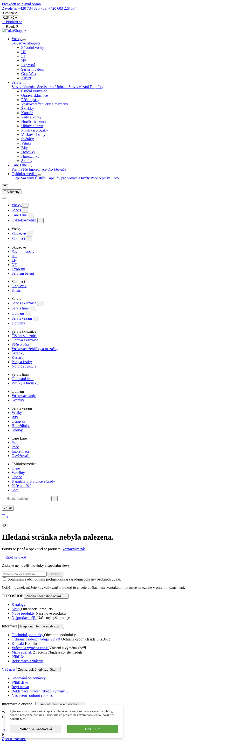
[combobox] (28, 498)
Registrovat (20, 687)
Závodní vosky (32, 47)
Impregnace (38, 169)
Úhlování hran (32, 126)
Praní (16, 169)
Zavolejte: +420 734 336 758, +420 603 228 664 (39, 8)
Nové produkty (24, 613)
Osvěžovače (57, 169)
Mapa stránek (22, 652)
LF (23, 56)
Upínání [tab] (62, 87)
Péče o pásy (30, 100)
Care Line (20, 165)
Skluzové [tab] (19, 43)
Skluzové (19, 233)
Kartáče (27, 113)
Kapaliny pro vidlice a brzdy (68, 178)
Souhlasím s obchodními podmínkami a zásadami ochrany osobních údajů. (64, 579)
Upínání (18, 313)
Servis (17, 82)
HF (23, 52)
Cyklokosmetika (24, 174)
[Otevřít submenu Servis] (24, 83)
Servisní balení (32, 69)
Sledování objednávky (29, 678)
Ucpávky (28, 152)
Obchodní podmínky (28, 635)
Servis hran (21, 308)
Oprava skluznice (34, 95)
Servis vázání (22, 318)
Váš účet (9, 669)
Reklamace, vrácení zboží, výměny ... (40, 691)
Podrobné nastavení (35, 729)
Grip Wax (28, 74)
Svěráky (27, 139)
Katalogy (19, 605)
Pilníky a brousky (34, 130)
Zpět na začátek (14, 739)
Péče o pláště (101, 178)
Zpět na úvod (14, 557)
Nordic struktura (33, 121)
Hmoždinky (30, 156)
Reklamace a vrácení (27, 661)
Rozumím (92, 729)
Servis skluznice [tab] (24, 87)
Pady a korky (31, 117)
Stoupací (19, 238)
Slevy (16, 609)
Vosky (17, 39)
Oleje (16, 178)
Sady (115, 178)
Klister (26, 78)
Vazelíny (28, 178)
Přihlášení (19, 657)
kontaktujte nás (73, 549)
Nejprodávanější (24, 618)
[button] (3, 503)
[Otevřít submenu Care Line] (30, 166)
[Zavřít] (4, 198)
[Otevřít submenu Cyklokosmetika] (39, 175)
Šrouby (26, 161)
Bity (24, 148)
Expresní (28, 65)
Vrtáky (26, 143)
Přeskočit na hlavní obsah (21, 4)
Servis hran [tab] (46, 87)
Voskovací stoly (33, 134)
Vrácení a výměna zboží (30, 648)
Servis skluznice (24, 303)
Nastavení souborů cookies (32, 695)
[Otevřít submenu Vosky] (24, 40)
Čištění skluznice (34, 91)
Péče (25, 169)
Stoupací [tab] (33, 43)
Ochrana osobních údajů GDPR (36, 639)
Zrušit (8, 508)
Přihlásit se (20, 682)
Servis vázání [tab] (79, 87)
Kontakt (18, 643)
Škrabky (27, 108)
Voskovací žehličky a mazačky (44, 104)
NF (23, 61)
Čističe (40, 178)
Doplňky (96, 87)
